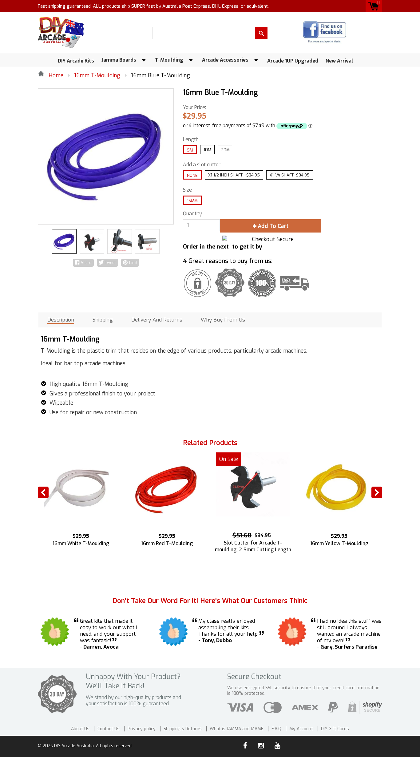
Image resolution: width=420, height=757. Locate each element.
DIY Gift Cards (335, 729)
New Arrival (339, 61)
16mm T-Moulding (97, 75)
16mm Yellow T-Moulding (339, 543)
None (192, 175)
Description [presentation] (60, 320)
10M (207, 149)
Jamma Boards (118, 60)
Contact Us (108, 729)
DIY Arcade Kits (76, 61)
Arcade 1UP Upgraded (292, 61)
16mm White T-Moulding (81, 543)
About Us (80, 729)
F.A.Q (276, 729)
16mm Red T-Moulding (167, 543)
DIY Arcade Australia (74, 745)
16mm (192, 200)
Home (55, 75)
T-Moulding (169, 60)
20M (225, 149)
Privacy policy (142, 729)
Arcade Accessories (225, 60)
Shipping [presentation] (103, 320)
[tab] (60, 319)
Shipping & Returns (183, 729)
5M (190, 150)
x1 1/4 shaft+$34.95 (290, 175)
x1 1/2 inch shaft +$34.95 (234, 175)
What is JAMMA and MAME (236, 729)
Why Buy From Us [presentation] (223, 320)
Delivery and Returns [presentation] (156, 320)
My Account (301, 729)
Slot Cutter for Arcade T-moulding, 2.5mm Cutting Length (253, 546)
